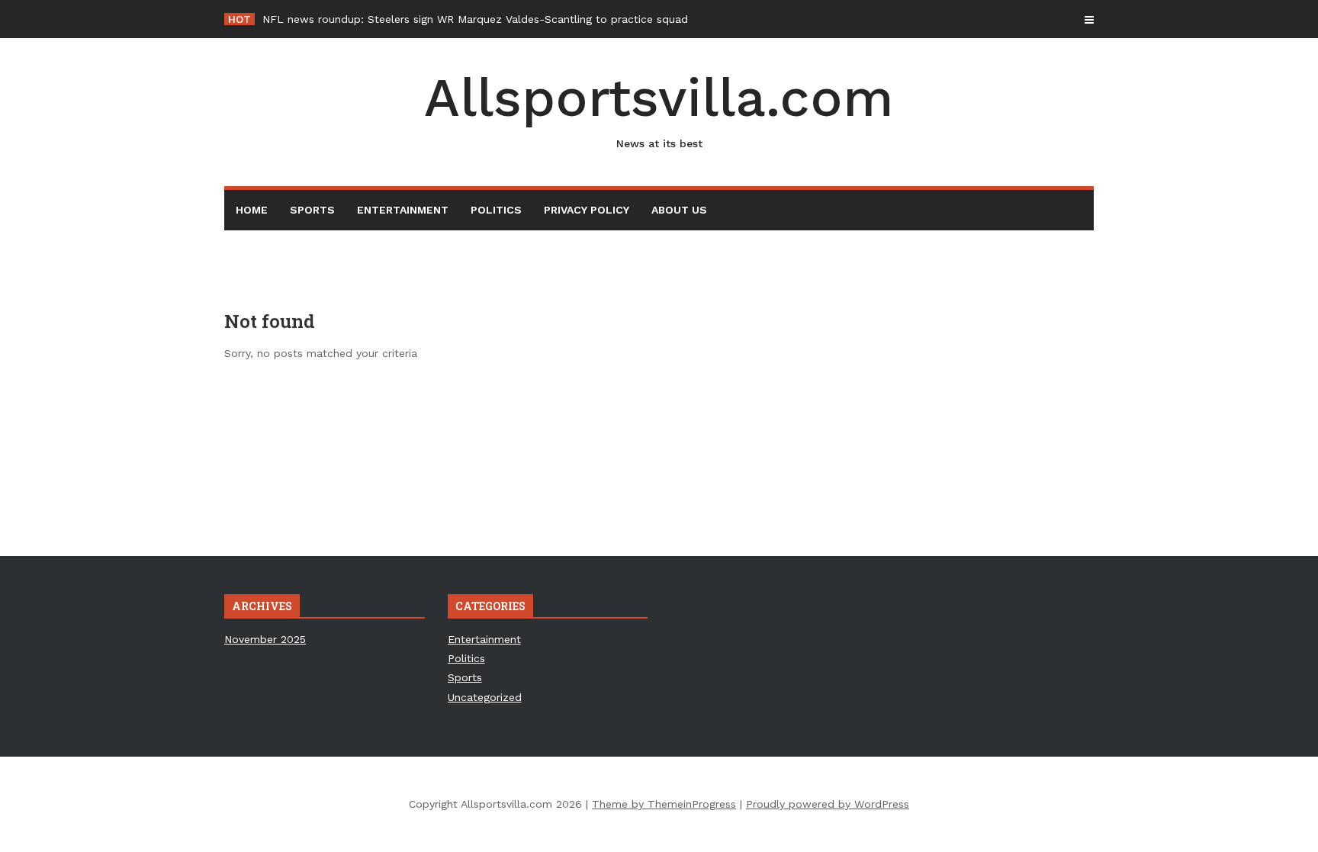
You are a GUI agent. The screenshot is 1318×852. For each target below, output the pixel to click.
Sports (312, 210)
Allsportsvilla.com (659, 108)
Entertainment (402, 210)
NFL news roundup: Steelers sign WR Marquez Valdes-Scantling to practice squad (475, 19)
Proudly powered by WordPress (827, 804)
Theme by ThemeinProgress (664, 804)
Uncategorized (485, 697)
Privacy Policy (586, 210)
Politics (496, 210)
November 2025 (265, 639)
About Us (679, 210)
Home (252, 210)
